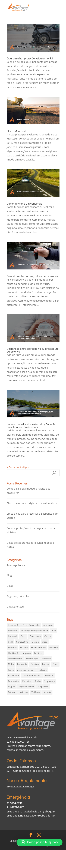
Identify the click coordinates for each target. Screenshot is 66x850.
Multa (11, 664)
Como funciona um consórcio (24, 203)
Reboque (49, 675)
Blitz (54, 630)
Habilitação (13, 653)
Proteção (42, 669)
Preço (11, 669)
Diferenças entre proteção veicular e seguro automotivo (33, 350)
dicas (44, 641)
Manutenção (32, 658)
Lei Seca (38, 653)
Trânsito (12, 692)
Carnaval (12, 636)
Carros (47, 636)
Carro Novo (35, 636)
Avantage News (16, 565)
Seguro (11, 686)
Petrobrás (22, 664)
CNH (10, 641)
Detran (35, 641)
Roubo (38, 681)
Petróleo (34, 664)
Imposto (27, 653)
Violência (35, 692)
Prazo (55, 664)
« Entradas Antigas (18, 467)
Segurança (49, 681)
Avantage (12, 630)
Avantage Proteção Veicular (34, 630)
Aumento (47, 625)
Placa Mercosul (16, 131)
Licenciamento (15, 658)
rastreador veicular (32, 675)
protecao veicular (25, 669)
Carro (23, 636)
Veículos (24, 692)
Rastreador (13, 675)
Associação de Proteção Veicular (24, 625)
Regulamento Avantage (20, 786)
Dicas (10, 585)
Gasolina (53, 647)
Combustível (22, 641)
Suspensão (43, 686)
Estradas (12, 647)
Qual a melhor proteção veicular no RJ (30, 58)
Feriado (24, 647)
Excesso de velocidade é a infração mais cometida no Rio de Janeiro (31, 425)
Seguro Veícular (26, 686)
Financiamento (38, 647)
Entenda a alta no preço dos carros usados (32, 276)
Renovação (13, 681)
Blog (9, 575)
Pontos (45, 664)
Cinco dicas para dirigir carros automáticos (32, 503)
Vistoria (47, 692)
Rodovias (26, 681)
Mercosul (46, 658)
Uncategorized (15, 606)
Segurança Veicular (18, 596)
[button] (39, 842)
